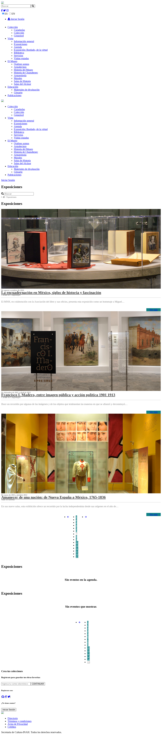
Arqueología (20, 75)
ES (6, 13)
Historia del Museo (23, 69)
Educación (13, 87)
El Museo (12, 61)
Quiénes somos (21, 64)
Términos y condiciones (19, 721)
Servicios (18, 55)
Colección (13, 27)
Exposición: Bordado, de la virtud (31, 50)
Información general (24, 41)
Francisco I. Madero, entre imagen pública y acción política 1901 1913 (58, 395)
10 (77, 542)
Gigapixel (19, 35)
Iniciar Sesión (17, 19)
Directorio (13, 718)
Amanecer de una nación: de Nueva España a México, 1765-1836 (53, 497)
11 (77, 545)
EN (13, 13)
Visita (10, 38)
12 (77, 548)
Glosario (18, 92)
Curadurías (19, 30)
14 (77, 553)
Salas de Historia (22, 81)
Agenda (18, 47)
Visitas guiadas (21, 58)
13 (77, 551)
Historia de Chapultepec (26, 72)
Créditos (12, 727)
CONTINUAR (38, 684)
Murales (18, 78)
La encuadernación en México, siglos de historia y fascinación (51, 293)
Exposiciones (20, 44)
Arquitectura (20, 67)
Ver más (154, 309)
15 (77, 556)
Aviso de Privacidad (18, 724)
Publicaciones (14, 95)
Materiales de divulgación (27, 89)
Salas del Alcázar (22, 84)
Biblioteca (19, 52)
